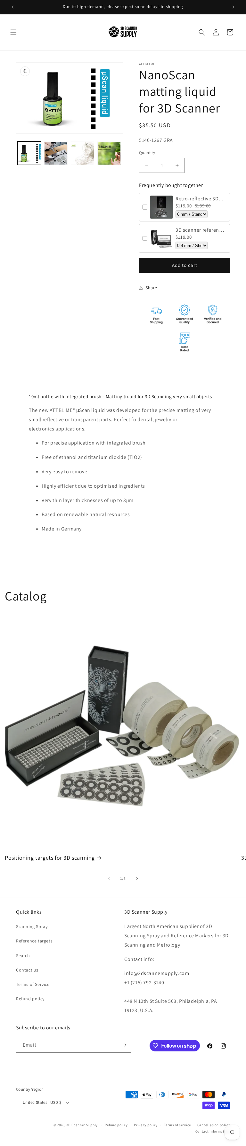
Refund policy (30, 999)
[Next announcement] (233, 7)
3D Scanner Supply (82, 1125)
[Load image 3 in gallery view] (82, 153)
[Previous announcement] (12, 7)
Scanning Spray (31, 926)
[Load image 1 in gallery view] (29, 153)
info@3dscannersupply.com (156, 973)
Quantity (147, 152)
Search (23, 955)
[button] (13, 32)
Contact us (27, 970)
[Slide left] (109, 878)
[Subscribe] (124, 1045)
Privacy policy (146, 1125)
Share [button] (151, 287)
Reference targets (34, 941)
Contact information (212, 1131)
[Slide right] (137, 878)
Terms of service (177, 1125)
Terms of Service (33, 984)
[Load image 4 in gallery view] (109, 153)
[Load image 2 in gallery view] (56, 153)
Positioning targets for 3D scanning (50, 857)
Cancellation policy (213, 1125)
